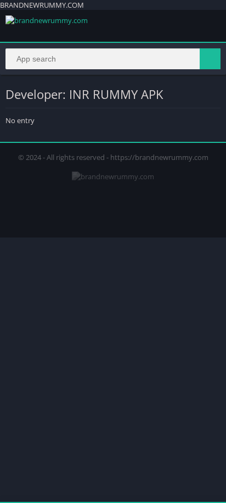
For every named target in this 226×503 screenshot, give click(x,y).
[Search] (210, 58)
